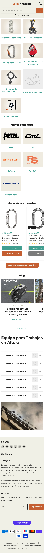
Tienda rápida (12, 248)
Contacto (33, 543)
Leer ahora (16, 319)
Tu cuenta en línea (11, 543)
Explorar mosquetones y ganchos (22, 265)
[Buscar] (39, 10)
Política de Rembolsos (32, 546)
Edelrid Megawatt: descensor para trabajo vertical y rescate (17, 312)
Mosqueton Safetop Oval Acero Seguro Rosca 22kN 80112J (10, 238)
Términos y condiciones (12, 546)
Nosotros (24, 543)
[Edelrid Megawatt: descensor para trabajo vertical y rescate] (17, 291)
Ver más (21, 328)
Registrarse (36, 506)
